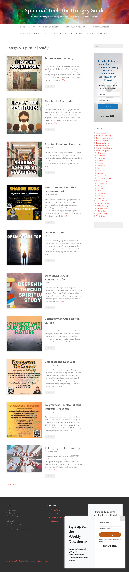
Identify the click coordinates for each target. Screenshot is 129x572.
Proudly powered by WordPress (15, 561)
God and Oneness (103, 203)
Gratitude (100, 161)
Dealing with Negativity (103, 135)
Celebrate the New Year (60, 361)
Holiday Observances (103, 141)
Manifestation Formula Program (68, 33)
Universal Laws (102, 211)
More (63, 80)
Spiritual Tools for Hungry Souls (64, 11)
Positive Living (101, 171)
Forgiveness (101, 158)
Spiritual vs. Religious (103, 214)
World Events (100, 216)
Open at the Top (55, 232)
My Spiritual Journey (102, 146)
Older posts (12, 484)
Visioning (100, 196)
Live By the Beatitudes (59, 101)
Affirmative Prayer (103, 183)
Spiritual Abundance (25, 529)
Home (22, 27)
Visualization (101, 198)
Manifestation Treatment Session (34, 33)
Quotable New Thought (104, 148)
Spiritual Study (102, 193)
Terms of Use (55, 514)
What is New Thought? (49, 27)
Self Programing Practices (104, 181)
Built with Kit (108, 116)
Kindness (100, 163)
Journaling (100, 188)
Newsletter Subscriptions (59, 517)
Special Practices (102, 176)
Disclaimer (54, 521)
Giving (99, 186)
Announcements (101, 133)
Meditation (100, 191)
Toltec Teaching (102, 206)
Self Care (100, 173)
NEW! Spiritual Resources (98, 33)
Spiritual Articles (101, 27)
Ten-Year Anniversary (59, 58)
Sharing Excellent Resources (63, 144)
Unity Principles (102, 208)
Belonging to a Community (62, 448)
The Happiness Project (105, 178)
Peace (99, 168)
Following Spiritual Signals (104, 138)
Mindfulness (101, 166)
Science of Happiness (103, 151)
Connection (101, 156)
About (32, 27)
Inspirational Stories (102, 143)
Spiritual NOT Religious (76, 27)
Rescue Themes (42, 561)
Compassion (101, 153)
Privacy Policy (55, 510)
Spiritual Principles (102, 201)
